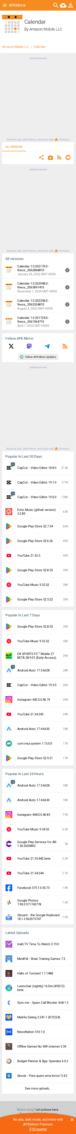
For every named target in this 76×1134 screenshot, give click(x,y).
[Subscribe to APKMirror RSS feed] (65, 347)
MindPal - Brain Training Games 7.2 (41, 959)
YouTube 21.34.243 (30, 714)
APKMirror (17, 5)
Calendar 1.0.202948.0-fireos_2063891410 (33, 285)
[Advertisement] (38, 98)
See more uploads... (38, 1088)
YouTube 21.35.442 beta (33, 858)
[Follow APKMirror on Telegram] (47, 347)
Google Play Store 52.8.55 (35, 570)
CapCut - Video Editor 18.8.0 (36, 468)
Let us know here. (47, 1109)
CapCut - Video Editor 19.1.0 (36, 482)
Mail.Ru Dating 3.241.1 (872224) (38, 1017)
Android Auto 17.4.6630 (33, 729)
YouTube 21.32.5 (28, 555)
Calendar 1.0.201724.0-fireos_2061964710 (33, 320)
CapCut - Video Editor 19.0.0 (36, 497)
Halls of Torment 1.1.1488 (35, 973)
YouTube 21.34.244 (30, 873)
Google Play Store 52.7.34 (35, 526)
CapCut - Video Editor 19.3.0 (36, 685)
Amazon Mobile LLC (45, 29)
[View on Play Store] (50, 158)
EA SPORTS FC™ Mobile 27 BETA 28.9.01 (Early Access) (36, 656)
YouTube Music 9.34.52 (33, 829)
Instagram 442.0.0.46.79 (33, 700)
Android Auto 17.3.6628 (33, 670)
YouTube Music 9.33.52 (33, 585)
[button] (41, 158)
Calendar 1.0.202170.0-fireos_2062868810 (33, 268)
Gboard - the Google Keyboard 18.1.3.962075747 (38, 917)
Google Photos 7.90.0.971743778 (29, 902)
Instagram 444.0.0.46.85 (33, 815)
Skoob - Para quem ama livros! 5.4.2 (42, 1076)
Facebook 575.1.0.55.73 (33, 888)
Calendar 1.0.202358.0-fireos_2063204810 (33, 302)
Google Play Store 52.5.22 (35, 599)
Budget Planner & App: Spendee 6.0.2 (42, 1061)
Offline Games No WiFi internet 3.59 (41, 1046)
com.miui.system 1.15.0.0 (34, 743)
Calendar (40, 47)
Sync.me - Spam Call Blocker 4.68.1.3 (42, 1003)
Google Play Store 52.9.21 (35, 758)
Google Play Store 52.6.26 (35, 541)
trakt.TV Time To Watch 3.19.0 (38, 944)
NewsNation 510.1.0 (31, 1032)
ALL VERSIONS (14, 146)
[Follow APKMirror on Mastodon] (29, 347)
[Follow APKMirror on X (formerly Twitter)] (11, 347)
